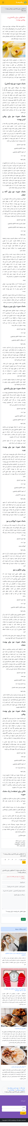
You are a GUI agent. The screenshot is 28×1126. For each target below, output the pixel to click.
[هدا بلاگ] (21, 2)
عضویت (23, 1113)
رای (24, 862)
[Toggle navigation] (3, 2)
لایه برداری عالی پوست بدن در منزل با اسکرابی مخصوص (15, 954)
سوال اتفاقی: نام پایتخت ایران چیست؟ (16, 911)
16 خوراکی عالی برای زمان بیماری (19, 1067)
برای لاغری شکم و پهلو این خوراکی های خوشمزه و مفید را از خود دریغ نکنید (15, 989)
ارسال (23, 919)
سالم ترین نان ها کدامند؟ (20, 1028)
